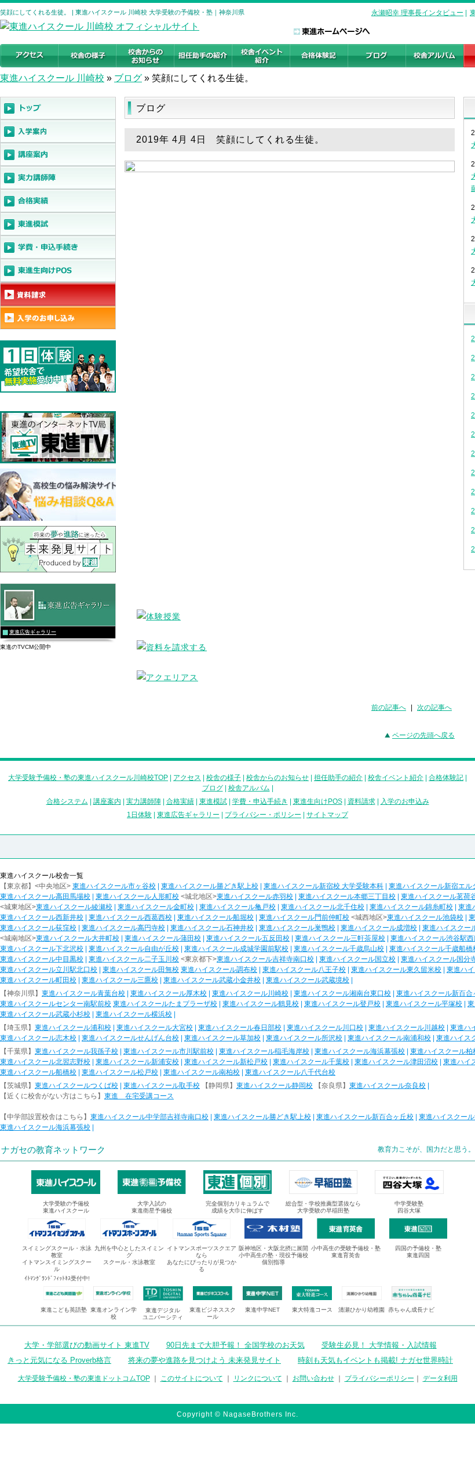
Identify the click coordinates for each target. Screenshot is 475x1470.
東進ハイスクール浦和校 (73, 1027)
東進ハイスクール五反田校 (248, 938)
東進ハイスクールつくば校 (76, 1085)
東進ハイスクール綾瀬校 (74, 907)
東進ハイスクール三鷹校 (120, 980)
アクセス (187, 778)
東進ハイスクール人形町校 (137, 896)
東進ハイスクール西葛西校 (130, 917)
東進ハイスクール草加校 (222, 1038)
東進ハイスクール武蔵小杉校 (45, 1014)
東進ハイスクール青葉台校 (83, 993)
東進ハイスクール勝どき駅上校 (209, 886)
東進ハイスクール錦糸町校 (411, 907)
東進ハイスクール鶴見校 (260, 1004)
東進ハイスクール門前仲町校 (304, 917)
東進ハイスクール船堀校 (215, 917)
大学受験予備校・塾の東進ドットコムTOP (84, 1378)
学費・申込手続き (260, 801)
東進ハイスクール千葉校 (311, 1062)
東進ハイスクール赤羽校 (255, 896)
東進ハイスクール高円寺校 (123, 928)
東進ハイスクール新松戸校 (226, 1062)
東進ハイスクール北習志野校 (45, 1062)
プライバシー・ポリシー (263, 815)
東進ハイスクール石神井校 (212, 928)
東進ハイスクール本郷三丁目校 (347, 896)
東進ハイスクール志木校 (38, 1038)
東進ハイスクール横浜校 (134, 1014)
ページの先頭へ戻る (423, 735)
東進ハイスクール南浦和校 (389, 1038)
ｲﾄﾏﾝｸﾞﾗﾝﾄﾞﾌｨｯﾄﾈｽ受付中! (57, 1278)
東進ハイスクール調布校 (219, 970)
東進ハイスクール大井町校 (77, 938)
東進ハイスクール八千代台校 (290, 1072)
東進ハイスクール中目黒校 (41, 959)
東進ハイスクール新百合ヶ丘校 (365, 1117)
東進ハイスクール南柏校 (201, 1072)
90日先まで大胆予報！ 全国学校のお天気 (235, 1345)
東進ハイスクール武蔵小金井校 (212, 980)
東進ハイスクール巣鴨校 (297, 928)
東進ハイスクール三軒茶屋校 (340, 938)
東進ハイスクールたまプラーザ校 (165, 1004)
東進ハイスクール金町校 (156, 907)
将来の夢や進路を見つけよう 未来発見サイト (204, 1360)
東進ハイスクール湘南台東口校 (342, 993)
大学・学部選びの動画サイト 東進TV (86, 1345)
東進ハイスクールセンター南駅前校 (55, 1004)
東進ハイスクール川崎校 (250, 993)
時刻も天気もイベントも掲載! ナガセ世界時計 (375, 1360)
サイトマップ (327, 815)
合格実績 (180, 801)
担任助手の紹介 (338, 778)
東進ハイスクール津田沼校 (396, 1062)
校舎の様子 (223, 778)
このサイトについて (191, 1378)
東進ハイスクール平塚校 (424, 1004)
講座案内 (107, 801)
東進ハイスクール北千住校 (322, 907)
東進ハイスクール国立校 (357, 959)
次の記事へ (434, 707)
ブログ (128, 78)
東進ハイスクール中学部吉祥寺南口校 (149, 1117)
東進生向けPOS (317, 801)
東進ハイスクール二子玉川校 (134, 959)
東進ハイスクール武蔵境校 (307, 980)
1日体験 (139, 815)
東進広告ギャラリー (32, 632)
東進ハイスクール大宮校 (154, 1027)
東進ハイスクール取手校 (161, 1085)
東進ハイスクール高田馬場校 (45, 896)
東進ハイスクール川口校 (325, 1027)
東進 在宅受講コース (139, 1096)
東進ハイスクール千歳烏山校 (339, 949)
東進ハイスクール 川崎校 (52, 78)
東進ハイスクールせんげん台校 (130, 1038)
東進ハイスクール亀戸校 (237, 907)
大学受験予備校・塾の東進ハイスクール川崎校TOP (88, 778)
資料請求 (361, 801)
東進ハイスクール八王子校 (304, 970)
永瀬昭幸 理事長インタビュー (417, 13)
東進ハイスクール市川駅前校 (168, 1051)
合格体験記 (446, 778)
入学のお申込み (405, 801)
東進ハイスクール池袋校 (425, 917)
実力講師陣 (143, 801)
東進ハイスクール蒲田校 (163, 938)
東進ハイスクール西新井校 (41, 917)
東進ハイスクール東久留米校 (396, 970)
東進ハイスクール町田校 (38, 980)
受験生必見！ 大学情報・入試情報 (379, 1345)
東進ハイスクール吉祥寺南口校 (265, 959)
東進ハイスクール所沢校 (304, 1038)
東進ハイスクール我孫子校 (76, 1051)
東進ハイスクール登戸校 (342, 1004)
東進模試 (213, 801)
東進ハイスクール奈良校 (387, 1085)
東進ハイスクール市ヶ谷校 (114, 886)
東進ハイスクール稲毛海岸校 (264, 1051)
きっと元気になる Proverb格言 (59, 1360)
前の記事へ (388, 707)
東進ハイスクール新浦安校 (137, 1062)
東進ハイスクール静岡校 (274, 1085)
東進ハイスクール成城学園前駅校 (236, 949)
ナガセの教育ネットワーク (53, 1150)
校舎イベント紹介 (395, 778)
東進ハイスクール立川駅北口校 (48, 970)
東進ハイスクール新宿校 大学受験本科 (323, 886)
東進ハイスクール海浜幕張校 (360, 1051)
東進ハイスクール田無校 (141, 970)
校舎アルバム (249, 788)
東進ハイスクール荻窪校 (38, 928)
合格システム (67, 801)
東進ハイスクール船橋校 (38, 1072)
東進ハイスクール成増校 (379, 928)
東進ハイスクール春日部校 (240, 1027)
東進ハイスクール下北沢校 (41, 949)
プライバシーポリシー (379, 1378)
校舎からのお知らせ (277, 778)
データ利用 (440, 1378)
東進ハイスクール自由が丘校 (134, 949)
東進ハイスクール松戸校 (120, 1072)
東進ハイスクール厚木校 (168, 993)
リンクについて (257, 1378)
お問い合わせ (313, 1378)
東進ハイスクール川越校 (406, 1027)
